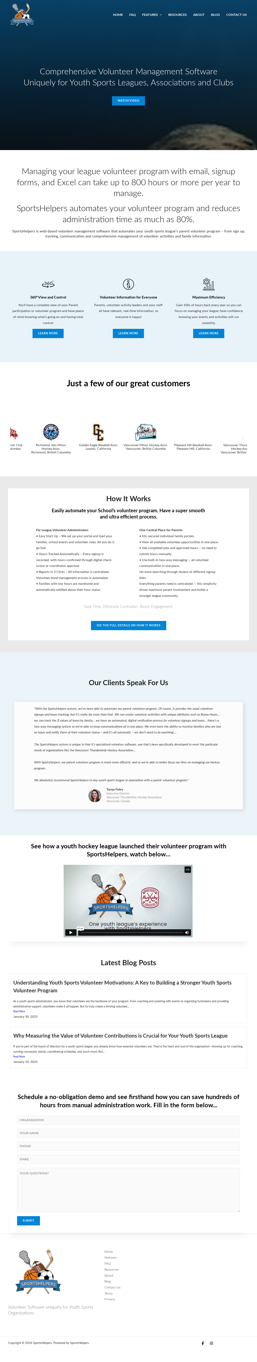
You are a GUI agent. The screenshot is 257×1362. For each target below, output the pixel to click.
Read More (19, 1011)
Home (108, 1251)
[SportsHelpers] (22, 14)
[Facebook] (203, 1343)
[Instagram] (211, 1343)
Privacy (109, 1299)
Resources (111, 1269)
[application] (160, 14)
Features (110, 1257)
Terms (108, 1293)
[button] (14, 438)
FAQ (107, 1263)
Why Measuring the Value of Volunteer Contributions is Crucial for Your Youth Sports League (120, 1036)
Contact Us (112, 1287)
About (108, 1275)
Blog (107, 1281)
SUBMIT (28, 1220)
